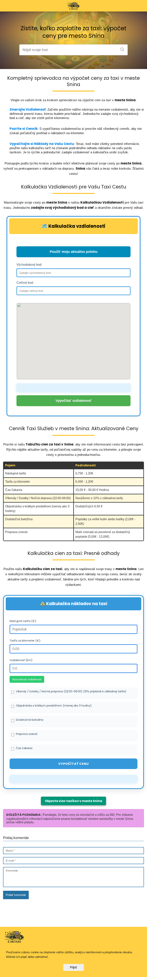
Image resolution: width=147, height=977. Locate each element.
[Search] (121, 48)
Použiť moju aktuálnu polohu (73, 252)
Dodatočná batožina (29, 720)
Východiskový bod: (29, 264)
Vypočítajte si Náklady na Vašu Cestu (42, 143)
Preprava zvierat (27, 734)
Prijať (73, 967)
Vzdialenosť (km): (21, 660)
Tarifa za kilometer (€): (25, 641)
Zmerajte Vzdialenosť (28, 109)
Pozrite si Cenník (24, 128)
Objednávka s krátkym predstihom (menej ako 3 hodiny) (54, 705)
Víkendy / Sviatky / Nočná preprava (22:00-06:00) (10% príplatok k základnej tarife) (71, 691)
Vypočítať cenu (73, 764)
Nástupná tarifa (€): (23, 621)
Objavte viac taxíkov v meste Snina (73, 801)
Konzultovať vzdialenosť (26, 679)
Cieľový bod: (25, 282)
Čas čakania (24, 748)
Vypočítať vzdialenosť (74, 401)
